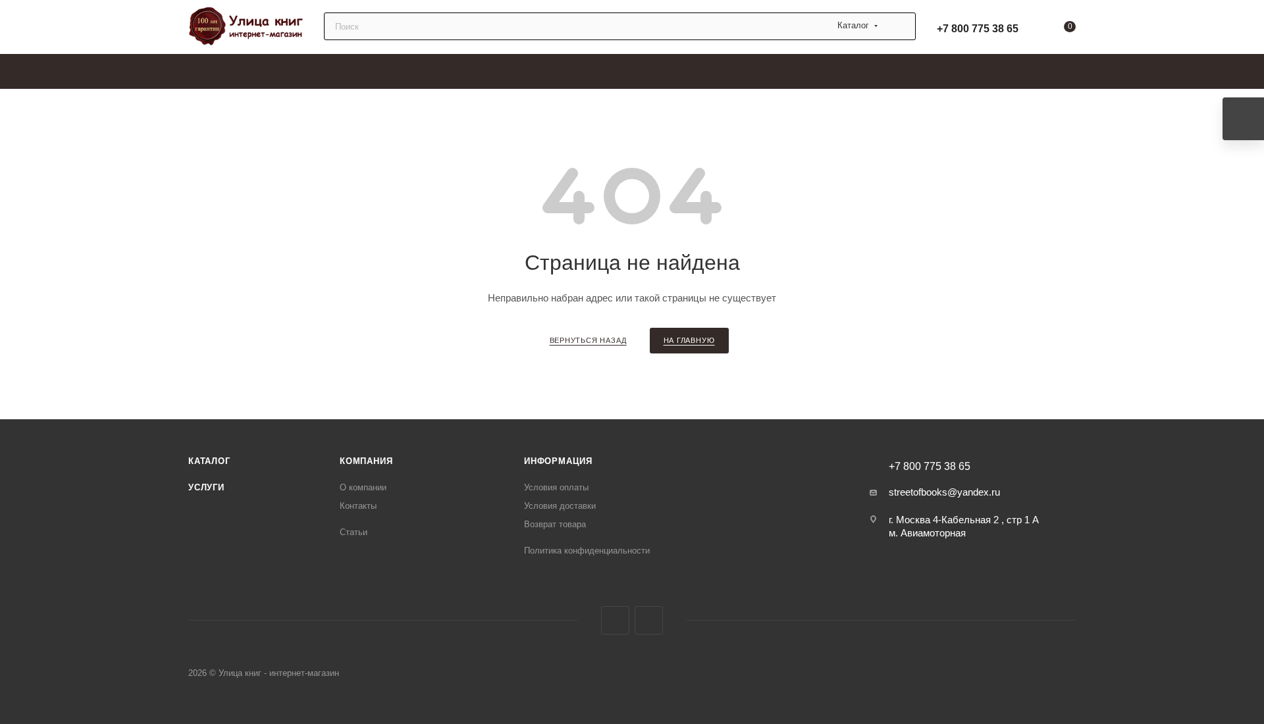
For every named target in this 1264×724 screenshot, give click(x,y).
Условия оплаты (556, 487)
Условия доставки (560, 506)
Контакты (358, 506)
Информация (558, 461)
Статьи (353, 532)
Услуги (206, 487)
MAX (615, 620)
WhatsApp (649, 620)
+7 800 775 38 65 (977, 28)
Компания (366, 461)
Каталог (209, 461)
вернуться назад (588, 340)
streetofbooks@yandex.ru (944, 492)
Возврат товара (555, 524)
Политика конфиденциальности (587, 551)
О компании (363, 487)
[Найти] (899, 26)
